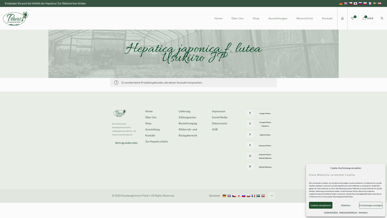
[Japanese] (356, 3)
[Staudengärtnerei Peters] (16, 18)
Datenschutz (219, 123)
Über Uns (150, 117)
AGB (215, 129)
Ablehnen (345, 205)
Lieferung (184, 111)
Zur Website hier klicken (71, 3)
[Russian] (360, 3)
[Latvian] (380, 3)
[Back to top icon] (272, 195)
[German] (341, 3)
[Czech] (351, 3)
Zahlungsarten (187, 117)
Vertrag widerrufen (126, 142)
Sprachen (214, 195)
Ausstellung (152, 129)
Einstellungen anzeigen (370, 205)
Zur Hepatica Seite (156, 141)
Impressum (363, 212)
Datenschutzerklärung (348, 212)
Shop (148, 123)
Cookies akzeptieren (321, 205)
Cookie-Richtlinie (331, 212)
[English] (346, 3)
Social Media (219, 117)
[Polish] (365, 3)
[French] (370, 3)
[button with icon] (250, 113)
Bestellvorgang (188, 123)
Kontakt (150, 135)
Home (149, 111)
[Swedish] (375, 3)
